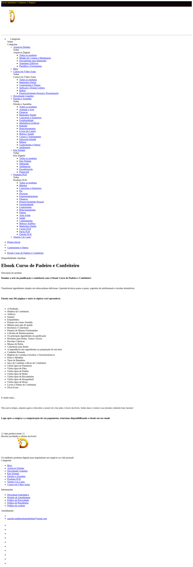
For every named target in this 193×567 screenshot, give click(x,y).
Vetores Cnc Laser (22, 237)
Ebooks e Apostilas (22, 98)
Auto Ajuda (24, 215)
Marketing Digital (27, 82)
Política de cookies (16, 505)
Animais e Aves (26, 109)
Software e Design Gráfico (32, 88)
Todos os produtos (28, 55)
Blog (15, 69)
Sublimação (24, 166)
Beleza (22, 90)
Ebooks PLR (25, 234)
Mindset (23, 185)
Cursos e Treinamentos (30, 136)
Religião (23, 125)
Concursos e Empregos (30, 117)
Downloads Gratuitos (23, 96)
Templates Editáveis (28, 63)
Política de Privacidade (18, 500)
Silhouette (24, 163)
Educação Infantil (27, 139)
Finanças (23, 112)
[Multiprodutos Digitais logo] (12, 31)
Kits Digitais (19, 150)
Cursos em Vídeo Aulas (24, 71)
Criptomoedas (26, 220)
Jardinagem (24, 147)
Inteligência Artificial (29, 123)
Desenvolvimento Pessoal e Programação (39, 93)
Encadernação (26, 169)
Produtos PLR (20, 174)
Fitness (22, 212)
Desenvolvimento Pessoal (31, 201)
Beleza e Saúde (26, 134)
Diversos (23, 193)
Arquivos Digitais (21, 47)
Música (22, 142)
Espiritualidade (26, 120)
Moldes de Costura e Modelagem (35, 58)
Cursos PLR (25, 229)
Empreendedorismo (28, 196)
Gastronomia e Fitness (29, 85)
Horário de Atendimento (18, 497)
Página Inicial (13, 242)
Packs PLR (24, 231)
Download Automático (18, 494)
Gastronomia (25, 207)
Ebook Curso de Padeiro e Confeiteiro (25, 253)
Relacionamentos (27, 128)
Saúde (22, 218)
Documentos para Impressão (32, 60)
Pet (20, 191)
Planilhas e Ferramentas (30, 66)
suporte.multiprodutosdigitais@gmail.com (27, 518)
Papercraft (24, 172)
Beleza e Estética (27, 223)
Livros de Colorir (27, 131)
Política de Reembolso (17, 503)
